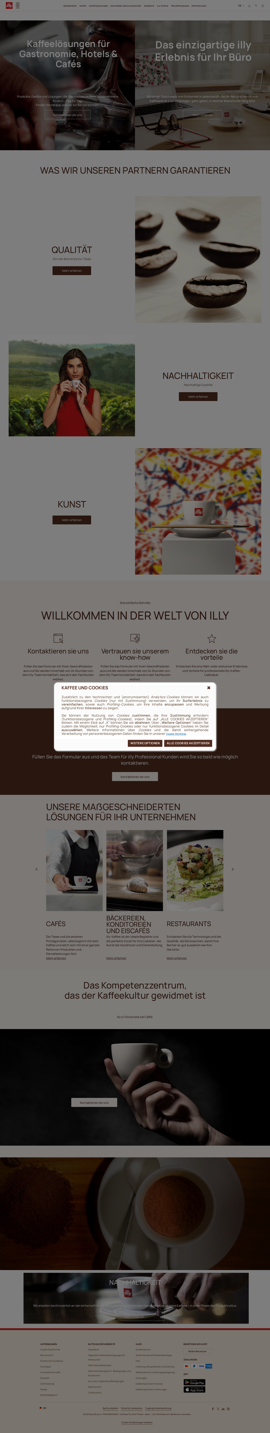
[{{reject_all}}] (209, 687)
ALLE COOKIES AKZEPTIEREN (188, 743)
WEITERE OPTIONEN (145, 743)
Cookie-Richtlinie (176, 734)
